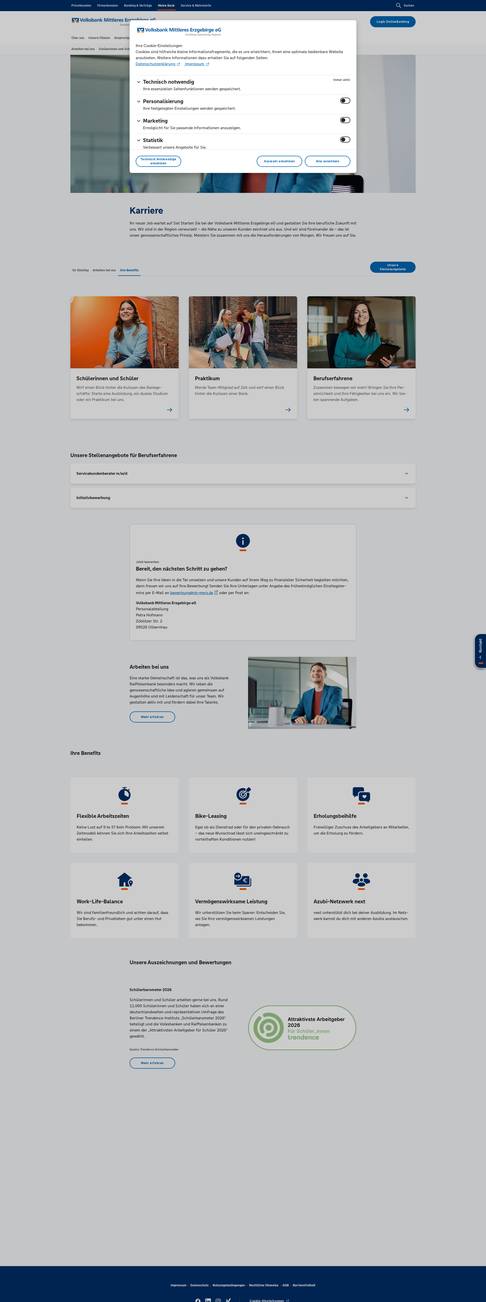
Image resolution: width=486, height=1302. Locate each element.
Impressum (194, 63)
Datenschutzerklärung (156, 63)
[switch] (345, 101)
